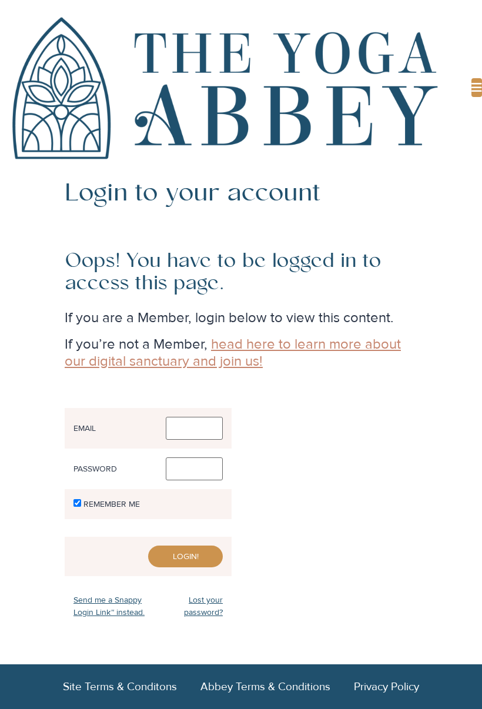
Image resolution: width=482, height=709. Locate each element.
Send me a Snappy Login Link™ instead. (109, 606)
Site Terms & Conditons (120, 687)
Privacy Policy (386, 687)
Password (95, 469)
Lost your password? (203, 606)
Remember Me (111, 504)
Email (84, 428)
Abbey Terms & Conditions (265, 687)
